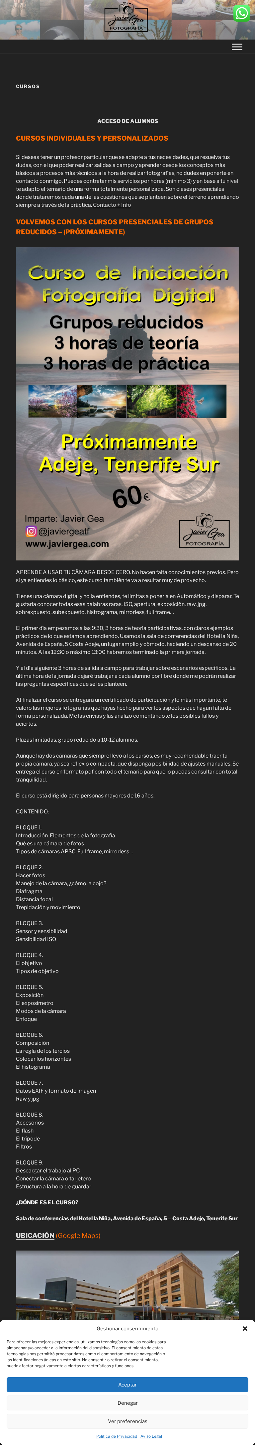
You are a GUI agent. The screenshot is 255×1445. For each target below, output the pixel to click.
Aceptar (127, 1385)
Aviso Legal (151, 1436)
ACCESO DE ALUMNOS (127, 121)
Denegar (128, 1403)
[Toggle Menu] (237, 47)
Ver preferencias (127, 1421)
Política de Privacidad (116, 1436)
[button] (245, 1328)
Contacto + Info (112, 205)
